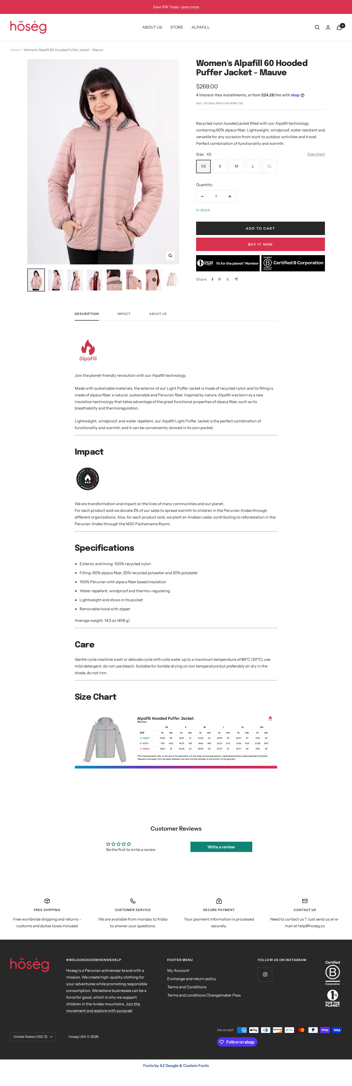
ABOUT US (152, 27)
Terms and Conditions (186, 986)
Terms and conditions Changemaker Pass (204, 995)
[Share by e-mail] (236, 279)
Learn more (190, 7)
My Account (178, 970)
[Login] (328, 27)
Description (87, 314)
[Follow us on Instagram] (265, 974)
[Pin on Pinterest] (219, 279)
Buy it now (260, 244)
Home (15, 50)
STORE (176, 27)
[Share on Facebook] (213, 279)
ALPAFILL (200, 27)
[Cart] (339, 27)
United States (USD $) (30, 1036)
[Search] (317, 27)
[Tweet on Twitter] (227, 279)
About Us (158, 314)
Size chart (316, 154)
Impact (124, 314)
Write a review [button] (221, 846)
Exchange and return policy (191, 978)
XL (269, 166)
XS (203, 166)
